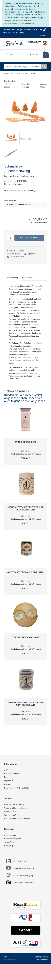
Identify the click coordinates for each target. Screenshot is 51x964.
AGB (6, 770)
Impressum (8, 781)
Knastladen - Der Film (23, 882)
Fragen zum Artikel (17, 257)
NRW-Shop (8, 846)
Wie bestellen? (10, 815)
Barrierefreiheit (11, 32)
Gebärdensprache (33, 30)
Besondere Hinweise (12, 774)
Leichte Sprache (11, 30)
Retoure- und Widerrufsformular (17, 819)
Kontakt (44, 35)
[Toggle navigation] (6, 54)
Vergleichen (15, 254)
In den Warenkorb (30, 238)
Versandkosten (9, 960)
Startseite (8, 74)
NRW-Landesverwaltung (14, 804)
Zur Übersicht (9, 81)
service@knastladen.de (23, 868)
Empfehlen (30, 254)
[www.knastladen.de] (13, 43)
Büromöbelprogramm (12, 839)
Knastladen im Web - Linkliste (16, 788)
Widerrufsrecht (10, 811)
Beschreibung (12, 278)
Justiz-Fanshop (10, 842)
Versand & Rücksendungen (15, 808)
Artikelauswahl (10, 835)
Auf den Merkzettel (17, 251)
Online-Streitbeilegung (23, 875)
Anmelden (34, 54)
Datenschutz (9, 777)
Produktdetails (28, 278)
